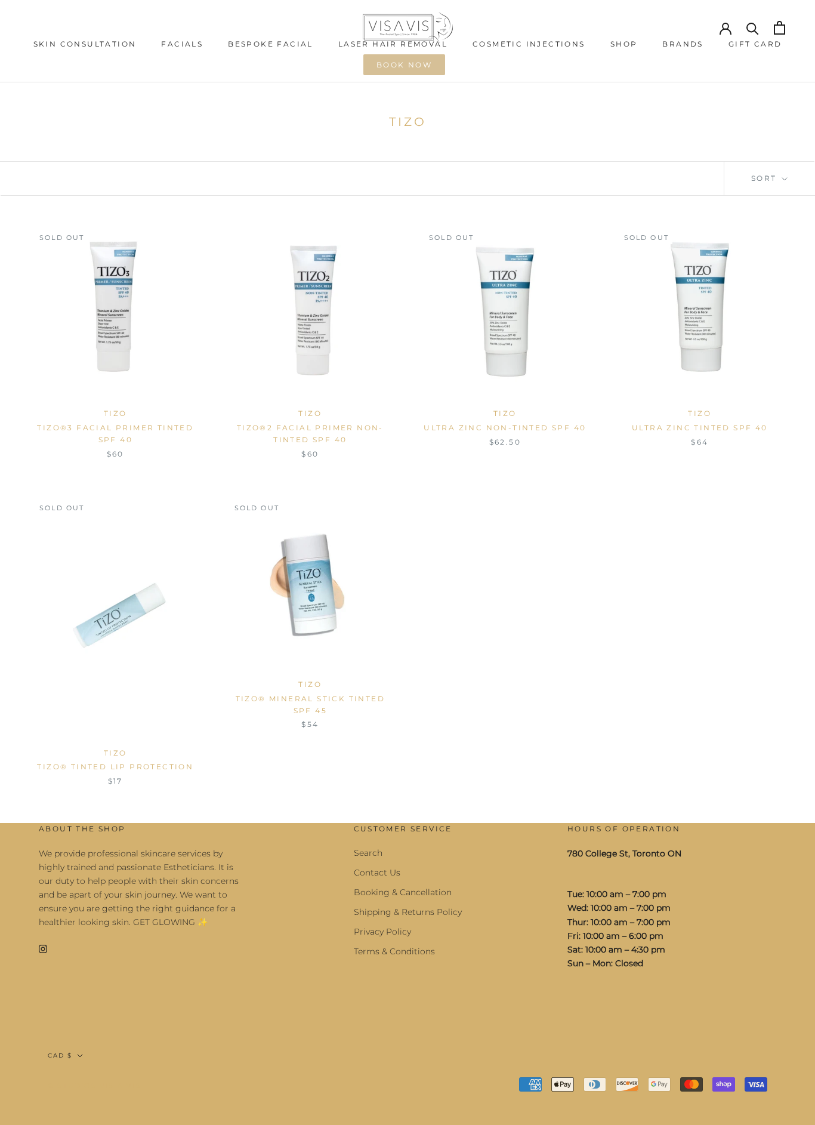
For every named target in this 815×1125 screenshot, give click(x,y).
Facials (182, 43)
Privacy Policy (382, 931)
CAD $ (60, 1055)
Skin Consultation (85, 43)
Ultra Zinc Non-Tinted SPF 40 (505, 427)
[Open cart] (779, 28)
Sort (765, 178)
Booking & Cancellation (403, 892)
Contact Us (377, 872)
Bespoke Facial (270, 43)
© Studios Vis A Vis (94, 1085)
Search (368, 852)
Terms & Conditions (394, 951)
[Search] (752, 27)
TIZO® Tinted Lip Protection (115, 766)
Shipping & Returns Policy (408, 912)
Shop (624, 43)
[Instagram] (43, 948)
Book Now (404, 64)
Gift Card (755, 43)
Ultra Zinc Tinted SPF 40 (700, 427)
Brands (682, 43)
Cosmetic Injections (529, 43)
